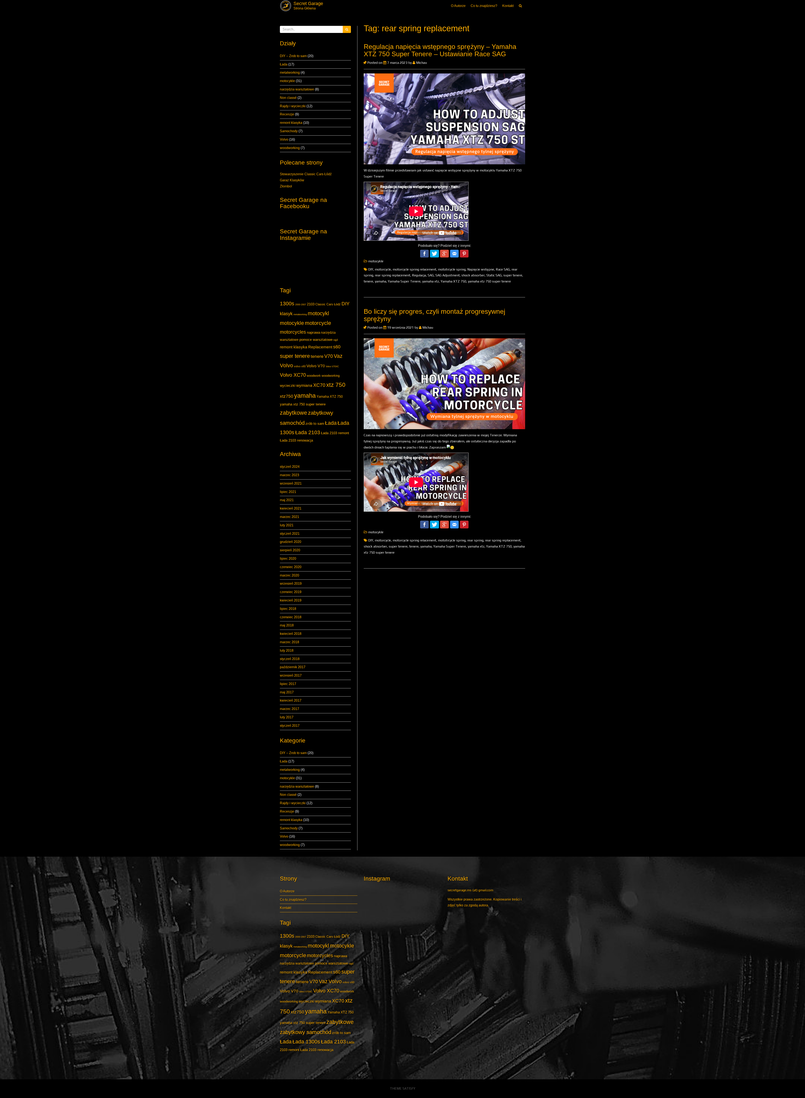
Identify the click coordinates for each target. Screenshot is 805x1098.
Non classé (288, 97)
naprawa (313, 332)
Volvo (284, 139)
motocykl (318, 313)
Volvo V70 (315, 366)
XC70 (319, 385)
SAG (431, 275)
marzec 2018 (289, 642)
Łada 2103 (307, 432)
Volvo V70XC (332, 366)
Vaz (338, 356)
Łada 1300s (306, 1041)
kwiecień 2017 (290, 700)
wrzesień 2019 (291, 583)
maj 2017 (287, 692)
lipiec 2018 (288, 608)
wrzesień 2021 (291, 483)
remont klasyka (291, 122)
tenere (317, 356)
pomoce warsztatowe (315, 339)
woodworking (290, 148)
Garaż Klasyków (292, 180)
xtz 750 (335, 384)
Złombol (286, 186)
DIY (345, 303)
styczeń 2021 (290, 533)
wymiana (304, 385)
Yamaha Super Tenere (404, 281)
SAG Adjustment (447, 275)
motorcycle (318, 323)
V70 (328, 356)
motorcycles (293, 332)
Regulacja (419, 275)
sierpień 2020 (290, 550)
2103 (310, 304)
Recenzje (287, 114)
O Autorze (458, 6)
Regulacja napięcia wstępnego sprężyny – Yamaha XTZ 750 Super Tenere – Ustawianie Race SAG (440, 50)
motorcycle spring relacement (414, 269)
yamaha (305, 395)
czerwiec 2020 (290, 567)
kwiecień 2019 (290, 600)
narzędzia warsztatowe (297, 89)
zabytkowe (293, 412)
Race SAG (503, 269)
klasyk (286, 313)
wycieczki (287, 385)
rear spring (475, 540)
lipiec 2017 (288, 684)
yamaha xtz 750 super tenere (303, 404)
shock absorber (473, 275)
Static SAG (494, 275)
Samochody (289, 131)
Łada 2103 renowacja (296, 440)
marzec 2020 (289, 575)
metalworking (290, 72)
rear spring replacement (392, 275)
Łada (283, 64)
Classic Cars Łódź (328, 304)
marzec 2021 (289, 517)
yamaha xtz (430, 281)
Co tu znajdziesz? (484, 6)
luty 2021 (286, 525)
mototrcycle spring (452, 269)
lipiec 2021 (288, 492)
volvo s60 (300, 366)
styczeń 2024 (290, 466)
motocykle (287, 81)
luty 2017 (286, 717)
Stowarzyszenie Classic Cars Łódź (306, 174)
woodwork (314, 375)
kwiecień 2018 (290, 633)
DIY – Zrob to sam (293, 56)
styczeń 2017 (290, 725)
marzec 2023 (289, 475)
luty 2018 (286, 650)
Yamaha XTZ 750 (330, 396)
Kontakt (508, 6)
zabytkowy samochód (305, 1032)
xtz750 (286, 396)
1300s (287, 303)
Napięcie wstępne (480, 269)
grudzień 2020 (290, 542)
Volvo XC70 (293, 375)
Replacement (320, 347)
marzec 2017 (289, 709)
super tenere (295, 356)
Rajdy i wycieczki (293, 106)
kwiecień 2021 (290, 508)
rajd (335, 339)
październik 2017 (292, 667)
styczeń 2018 (290, 659)
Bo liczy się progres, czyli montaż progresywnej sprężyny (434, 315)
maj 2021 (287, 500)
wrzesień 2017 (291, 675)
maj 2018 (287, 625)
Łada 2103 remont (335, 433)
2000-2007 (300, 304)
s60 (336, 346)
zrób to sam (314, 423)
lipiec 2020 (288, 558)
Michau (421, 63)
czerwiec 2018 (290, 617)
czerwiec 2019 (290, 592)
